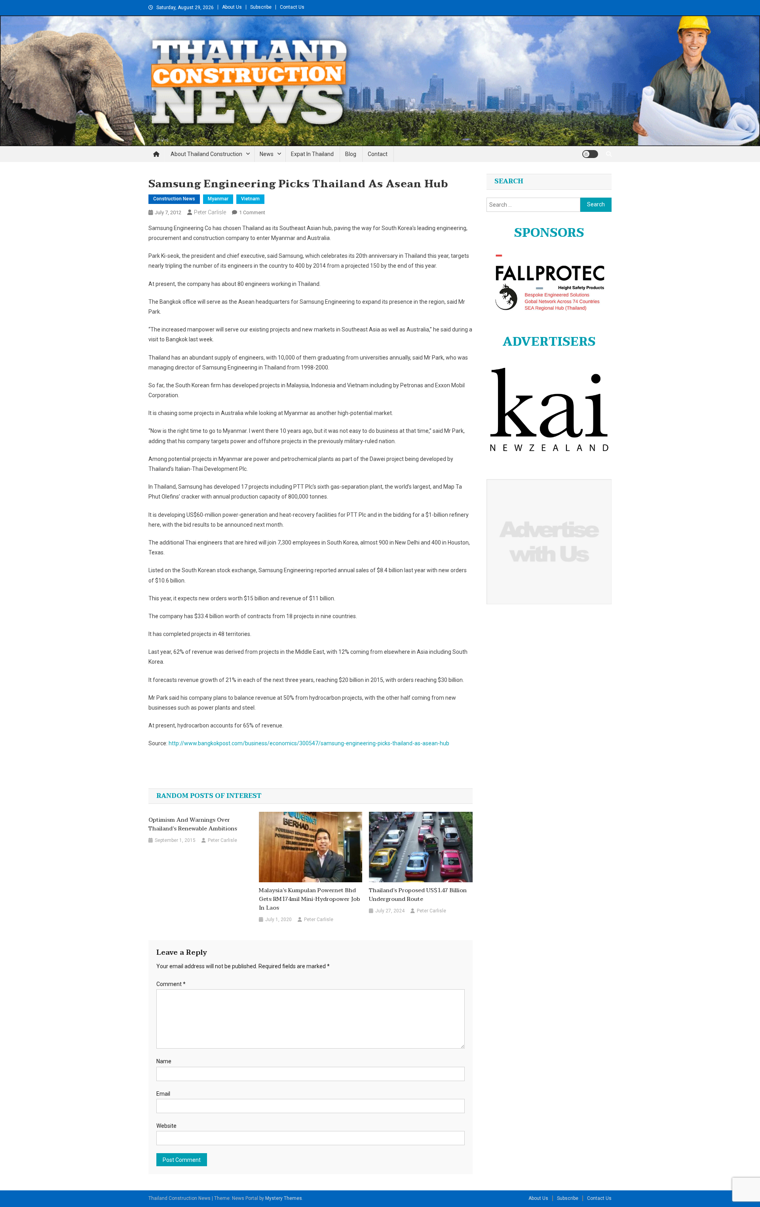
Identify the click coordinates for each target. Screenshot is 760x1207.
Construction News (174, 199)
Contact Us (292, 7)
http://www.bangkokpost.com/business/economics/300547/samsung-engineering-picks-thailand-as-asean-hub (309, 743)
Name (163, 1061)
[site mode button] (590, 154)
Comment (171, 984)
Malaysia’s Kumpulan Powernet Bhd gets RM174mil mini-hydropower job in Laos (309, 899)
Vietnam (250, 199)
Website (166, 1126)
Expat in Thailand (312, 154)
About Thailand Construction (206, 154)
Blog (350, 154)
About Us (232, 7)
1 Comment (252, 212)
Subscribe (261, 7)
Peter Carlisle (210, 212)
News (267, 154)
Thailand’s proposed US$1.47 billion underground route (418, 895)
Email (163, 1094)
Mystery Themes (283, 1198)
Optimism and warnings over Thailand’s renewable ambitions (192, 824)
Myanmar (218, 199)
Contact (378, 154)
